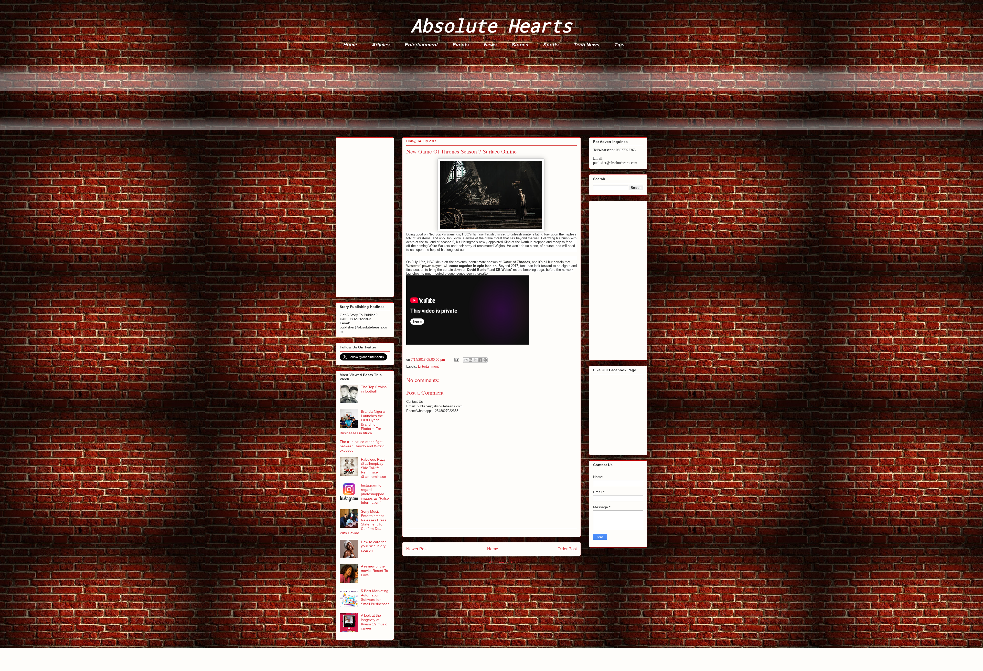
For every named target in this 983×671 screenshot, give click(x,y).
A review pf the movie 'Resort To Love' (374, 570)
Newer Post (417, 549)
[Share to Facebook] (480, 360)
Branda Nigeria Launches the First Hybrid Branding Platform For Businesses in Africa (362, 422)
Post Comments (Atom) (501, 562)
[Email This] (465, 360)
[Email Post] (456, 360)
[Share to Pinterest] (485, 360)
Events (461, 44)
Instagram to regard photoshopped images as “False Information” (375, 493)
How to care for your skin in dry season (373, 546)
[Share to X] (475, 360)
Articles (381, 44)
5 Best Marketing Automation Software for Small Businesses (375, 597)
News (490, 44)
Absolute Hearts (491, 25)
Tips (619, 44)
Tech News (587, 44)
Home (350, 44)
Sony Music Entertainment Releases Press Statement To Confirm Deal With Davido (363, 522)
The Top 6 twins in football (374, 389)
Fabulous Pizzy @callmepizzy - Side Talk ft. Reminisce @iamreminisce (373, 468)
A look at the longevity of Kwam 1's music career (374, 621)
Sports (551, 44)
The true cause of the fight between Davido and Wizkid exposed (362, 446)
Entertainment (421, 44)
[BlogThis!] (470, 360)
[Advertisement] (489, 94)
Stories (520, 44)
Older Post (567, 549)
